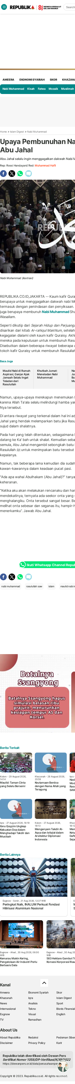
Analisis (33, 1003)
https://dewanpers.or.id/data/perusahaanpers (31, 1063)
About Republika (10, 1037)
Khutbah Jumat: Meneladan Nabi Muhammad (47, 374)
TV (2, 1019)
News (3, 1003)
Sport (59, 1003)
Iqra (30, 997)
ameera (8, 79)
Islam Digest (17, 131)
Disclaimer (6, 1042)
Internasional (8, 1008)
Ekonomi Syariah (32, 79)
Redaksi (33, 1037)
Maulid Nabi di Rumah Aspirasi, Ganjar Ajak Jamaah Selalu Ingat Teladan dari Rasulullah (16, 377)
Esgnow (5, 1014)
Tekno (32, 1008)
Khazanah (6, 997)
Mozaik (53, 88)
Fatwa (42, 88)
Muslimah (67, 88)
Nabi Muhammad (13, 88)
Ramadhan (34, 1019)
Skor (59, 992)
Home (3, 131)
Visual (32, 1014)
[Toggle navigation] (4, 7)
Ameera (5, 992)
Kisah (31, 88)
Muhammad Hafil (45, 165)
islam (51, 586)
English (60, 1014)
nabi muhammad (10, 586)
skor (53, 79)
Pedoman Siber (65, 1037)
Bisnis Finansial (65, 1008)
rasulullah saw (34, 586)
